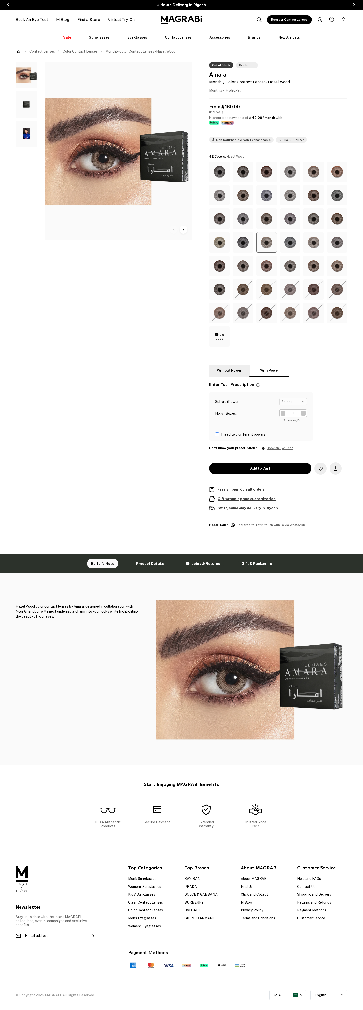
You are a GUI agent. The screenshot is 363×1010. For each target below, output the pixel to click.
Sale (67, 37)
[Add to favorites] (320, 469)
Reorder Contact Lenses (289, 19)
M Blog (62, 19)
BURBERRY (194, 902)
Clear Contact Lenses (145, 902)
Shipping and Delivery (314, 894)
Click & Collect (293, 139)
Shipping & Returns (203, 564)
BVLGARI (192, 910)
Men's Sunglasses (142, 879)
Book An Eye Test (32, 19)
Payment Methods (311, 910)
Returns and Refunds (314, 902)
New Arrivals (289, 37)
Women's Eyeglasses (144, 926)
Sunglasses (99, 37)
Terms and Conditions (258, 918)
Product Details (150, 564)
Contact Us (306, 887)
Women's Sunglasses (144, 887)
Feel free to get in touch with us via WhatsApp (271, 525)
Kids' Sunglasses (141, 894)
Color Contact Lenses (80, 51)
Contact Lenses (178, 37)
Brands (254, 37)
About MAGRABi (254, 879)
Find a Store (88, 19)
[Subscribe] (92, 935)
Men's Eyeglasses (142, 918)
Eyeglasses (137, 37)
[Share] (336, 468)
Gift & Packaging (257, 564)
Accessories (219, 37)
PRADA (190, 887)
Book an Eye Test (280, 448)
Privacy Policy (252, 910)
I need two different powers (243, 434)
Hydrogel (233, 90)
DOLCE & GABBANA (201, 894)
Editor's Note (102, 564)
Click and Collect (254, 894)
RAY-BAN (192, 879)
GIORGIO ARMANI (199, 918)
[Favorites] (332, 20)
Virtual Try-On (121, 19)
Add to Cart (260, 468)
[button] (219, 172)
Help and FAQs (309, 879)
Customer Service (311, 918)
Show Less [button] (219, 337)
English (320, 995)
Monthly (215, 90)
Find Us (247, 887)
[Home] (18, 51)
